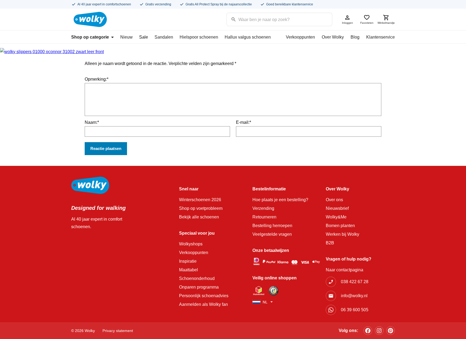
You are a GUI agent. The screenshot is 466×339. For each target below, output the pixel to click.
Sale (143, 37)
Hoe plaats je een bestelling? (280, 199)
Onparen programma (199, 287)
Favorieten (367, 22)
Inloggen (347, 22)
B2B (330, 243)
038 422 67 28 (354, 281)
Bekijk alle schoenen (199, 217)
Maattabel (188, 270)
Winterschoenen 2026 (200, 199)
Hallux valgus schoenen (248, 37)
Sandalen (164, 37)
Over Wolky (333, 37)
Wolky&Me (336, 217)
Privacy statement (117, 330)
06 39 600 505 (354, 309)
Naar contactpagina (344, 270)
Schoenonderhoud (197, 278)
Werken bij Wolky (342, 234)
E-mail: (243, 122)
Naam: (92, 122)
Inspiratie (188, 261)
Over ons (334, 199)
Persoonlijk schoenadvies (203, 295)
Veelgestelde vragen (272, 234)
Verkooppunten (300, 37)
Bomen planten (340, 225)
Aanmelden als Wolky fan (203, 304)
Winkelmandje (386, 22)
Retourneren (264, 217)
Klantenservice (380, 37)
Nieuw (126, 37)
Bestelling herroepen (272, 225)
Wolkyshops (191, 244)
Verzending (263, 208)
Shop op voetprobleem (200, 208)
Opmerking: (96, 79)
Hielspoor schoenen (199, 37)
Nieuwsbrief (337, 208)
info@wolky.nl (354, 295)
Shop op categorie (90, 37)
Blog (355, 37)
